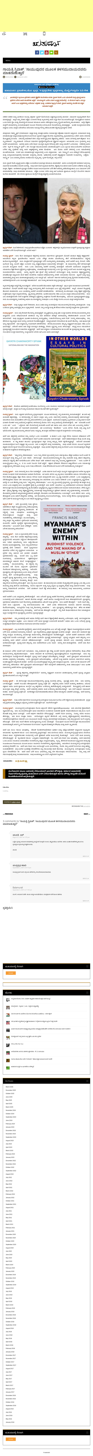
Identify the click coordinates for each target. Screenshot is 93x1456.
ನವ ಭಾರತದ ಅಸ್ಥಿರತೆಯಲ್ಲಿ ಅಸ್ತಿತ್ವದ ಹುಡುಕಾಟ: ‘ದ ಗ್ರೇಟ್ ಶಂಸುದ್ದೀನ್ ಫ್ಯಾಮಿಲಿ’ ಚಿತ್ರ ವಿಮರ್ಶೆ (34, 1021)
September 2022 (11, 1171)
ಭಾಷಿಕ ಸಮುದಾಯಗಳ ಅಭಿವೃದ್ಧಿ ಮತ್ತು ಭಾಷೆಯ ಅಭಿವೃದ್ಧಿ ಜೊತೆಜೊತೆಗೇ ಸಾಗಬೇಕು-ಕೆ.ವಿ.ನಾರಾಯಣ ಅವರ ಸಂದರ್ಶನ (40, 1029)
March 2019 (9, 1305)
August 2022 (10, 1174)
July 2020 (9, 1251)
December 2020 (11, 1234)
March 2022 (9, 1191)
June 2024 (9, 1120)
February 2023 (10, 1154)
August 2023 (10, 1140)
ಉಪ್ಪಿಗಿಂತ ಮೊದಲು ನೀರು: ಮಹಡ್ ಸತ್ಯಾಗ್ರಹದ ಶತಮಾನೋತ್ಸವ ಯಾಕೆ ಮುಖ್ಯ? (30, 999)
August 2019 (10, 1288)
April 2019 (9, 1301)
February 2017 (10, 1389)
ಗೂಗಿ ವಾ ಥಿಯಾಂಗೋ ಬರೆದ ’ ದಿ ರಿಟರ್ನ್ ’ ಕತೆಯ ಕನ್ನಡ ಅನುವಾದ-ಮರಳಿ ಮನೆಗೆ (31, 1059)
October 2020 (10, 1241)
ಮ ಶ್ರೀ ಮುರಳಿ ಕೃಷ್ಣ (21, 761)
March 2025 (9, 1107)
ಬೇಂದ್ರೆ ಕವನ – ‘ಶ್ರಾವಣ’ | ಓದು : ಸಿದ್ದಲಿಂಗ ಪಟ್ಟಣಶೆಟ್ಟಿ (25, 1006)
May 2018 (9, 1338)
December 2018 (11, 1315)
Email (51, 52)
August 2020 (10, 1248)
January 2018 (10, 1352)
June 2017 (9, 1375)
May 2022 (9, 1184)
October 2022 (10, 1167)
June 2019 (9, 1295)
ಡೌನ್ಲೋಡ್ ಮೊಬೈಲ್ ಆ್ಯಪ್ (54, 33)
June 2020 (9, 1254)
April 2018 (9, 1342)
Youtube (47, 52)
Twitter (42, 52)
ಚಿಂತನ (18, 802)
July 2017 (9, 1372)
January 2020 (10, 1271)
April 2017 (9, 1382)
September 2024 (11, 1117)
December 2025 (11, 1090)
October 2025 (10, 1093)
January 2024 (10, 1127)
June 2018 (9, 1335)
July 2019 (9, 1291)
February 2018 (10, 1348)
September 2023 (11, 1137)
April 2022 (9, 1187)
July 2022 (9, 1177)
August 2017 (10, 1368)
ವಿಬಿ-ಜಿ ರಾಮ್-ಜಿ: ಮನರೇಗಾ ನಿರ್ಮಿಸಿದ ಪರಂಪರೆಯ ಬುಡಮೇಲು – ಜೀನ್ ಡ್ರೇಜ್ (31, 1014)
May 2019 (9, 1298)
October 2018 (10, 1321)
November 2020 (11, 1238)
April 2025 (9, 1103)
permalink (86, 806)
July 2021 (9, 1211)
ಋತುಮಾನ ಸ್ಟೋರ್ (34, 33)
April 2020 (9, 1261)
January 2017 (10, 1392)
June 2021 (9, 1214)
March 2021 (9, 1224)
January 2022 (10, 1197)
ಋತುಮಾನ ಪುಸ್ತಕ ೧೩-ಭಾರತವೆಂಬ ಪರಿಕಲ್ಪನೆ (22, 1066)
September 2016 (11, 1405)
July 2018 (9, 1331)
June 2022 (9, 1181)
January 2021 (10, 1231)
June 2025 (9, 1097)
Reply (85, 856)
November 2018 (11, 1318)
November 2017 (11, 1358)
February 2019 (10, 1308)
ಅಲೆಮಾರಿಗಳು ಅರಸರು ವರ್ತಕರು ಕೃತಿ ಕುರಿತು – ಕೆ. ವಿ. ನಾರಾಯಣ (27, 1051)
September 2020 (11, 1244)
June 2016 (9, 1415)
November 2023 (11, 1134)
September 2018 (11, 1325)
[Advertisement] (46, 16)
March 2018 (9, 1345)
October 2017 (10, 1362)
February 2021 (10, 1228)
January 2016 (10, 1422)
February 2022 (10, 1194)
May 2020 (9, 1258)
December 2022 (11, 1160)
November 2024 (11, 1110)
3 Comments (86, 77)
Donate (11, 973)
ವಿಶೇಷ (14, 802)
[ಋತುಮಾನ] (46, 46)
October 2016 (10, 1402)
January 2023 (10, 1157)
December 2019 (11, 1274)
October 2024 (10, 1114)
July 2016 (9, 1412)
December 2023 (11, 1130)
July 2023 (9, 1144)
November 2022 (11, 1164)
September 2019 (11, 1285)
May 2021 (9, 1217)
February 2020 (10, 1268)
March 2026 (9, 1087)
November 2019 (11, 1278)
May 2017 (9, 1378)
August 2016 (10, 1409)
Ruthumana (9, 77)
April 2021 (9, 1221)
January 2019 (10, 1311)
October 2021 (10, 1201)
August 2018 (10, 1328)
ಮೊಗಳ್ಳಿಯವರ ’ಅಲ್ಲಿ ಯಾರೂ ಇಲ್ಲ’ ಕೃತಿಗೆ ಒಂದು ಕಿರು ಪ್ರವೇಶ (26, 1036)
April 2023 (9, 1147)
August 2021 (10, 1207)
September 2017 (11, 1365)
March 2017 (9, 1385)
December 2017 (11, 1355)
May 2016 (9, 1419)
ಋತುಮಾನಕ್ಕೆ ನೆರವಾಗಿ (13, 33)
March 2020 (9, 1264)
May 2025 (9, 1100)
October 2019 (10, 1281)
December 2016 (11, 1395)
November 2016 (11, 1399)
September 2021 (11, 1204)
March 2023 (9, 1150)
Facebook (37, 52)
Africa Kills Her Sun (17, 1044)
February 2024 (10, 1124)
